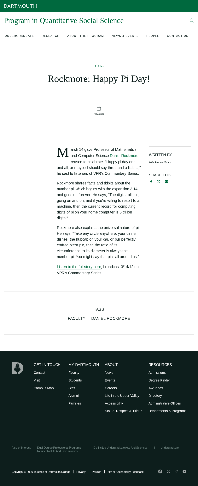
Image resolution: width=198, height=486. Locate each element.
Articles (99, 66)
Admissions (157, 373)
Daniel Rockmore (124, 155)
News (109, 373)
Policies (96, 471)
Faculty (73, 373)
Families (74, 403)
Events (110, 380)
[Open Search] (192, 20)
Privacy (81, 471)
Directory (155, 396)
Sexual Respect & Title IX (124, 411)
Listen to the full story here (79, 267)
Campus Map (44, 388)
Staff (71, 388)
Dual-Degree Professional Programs (59, 447)
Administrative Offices (164, 403)
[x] (158, 181)
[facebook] (150, 181)
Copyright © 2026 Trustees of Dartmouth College (41, 471)
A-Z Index (155, 388)
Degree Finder (159, 380)
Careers (111, 388)
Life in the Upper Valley (122, 396)
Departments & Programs (167, 411)
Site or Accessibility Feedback (126, 471)
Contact (39, 373)
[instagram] (176, 471)
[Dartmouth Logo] (20, 6)
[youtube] (184, 471)
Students (75, 380)
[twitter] (168, 471)
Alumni (73, 396)
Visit (37, 380)
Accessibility (114, 403)
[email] (166, 181)
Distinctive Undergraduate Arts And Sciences (120, 447)
